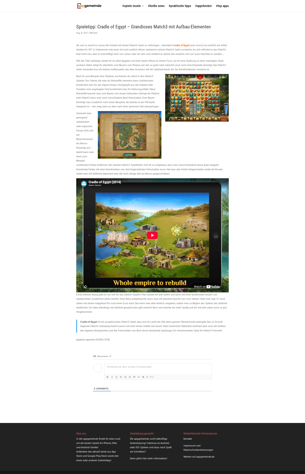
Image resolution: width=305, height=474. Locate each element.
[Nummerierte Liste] (125, 377)
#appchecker (203, 6)
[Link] (143, 377)
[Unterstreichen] (116, 377)
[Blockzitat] (134, 377)
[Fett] (107, 377)
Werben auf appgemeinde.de (198, 456)
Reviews (94, 32)
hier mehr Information (154, 458)
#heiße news (156, 6)
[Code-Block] (138, 377)
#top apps (222, 6)
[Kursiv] (112, 377)
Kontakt (187, 438)
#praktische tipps (180, 6)
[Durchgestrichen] (121, 377)
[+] (151, 377)
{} (147, 377)
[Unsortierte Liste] (130, 377)
